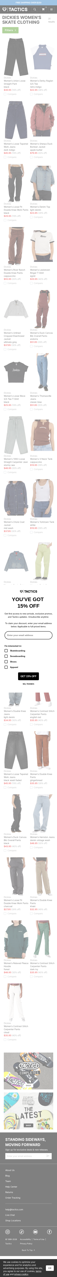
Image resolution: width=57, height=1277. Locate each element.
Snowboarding (17, 656)
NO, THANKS (28, 684)
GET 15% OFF (28, 676)
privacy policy (21, 1274)
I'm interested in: (13, 646)
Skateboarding (17, 650)
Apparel (14, 667)
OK (50, 1268)
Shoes (13, 661)
